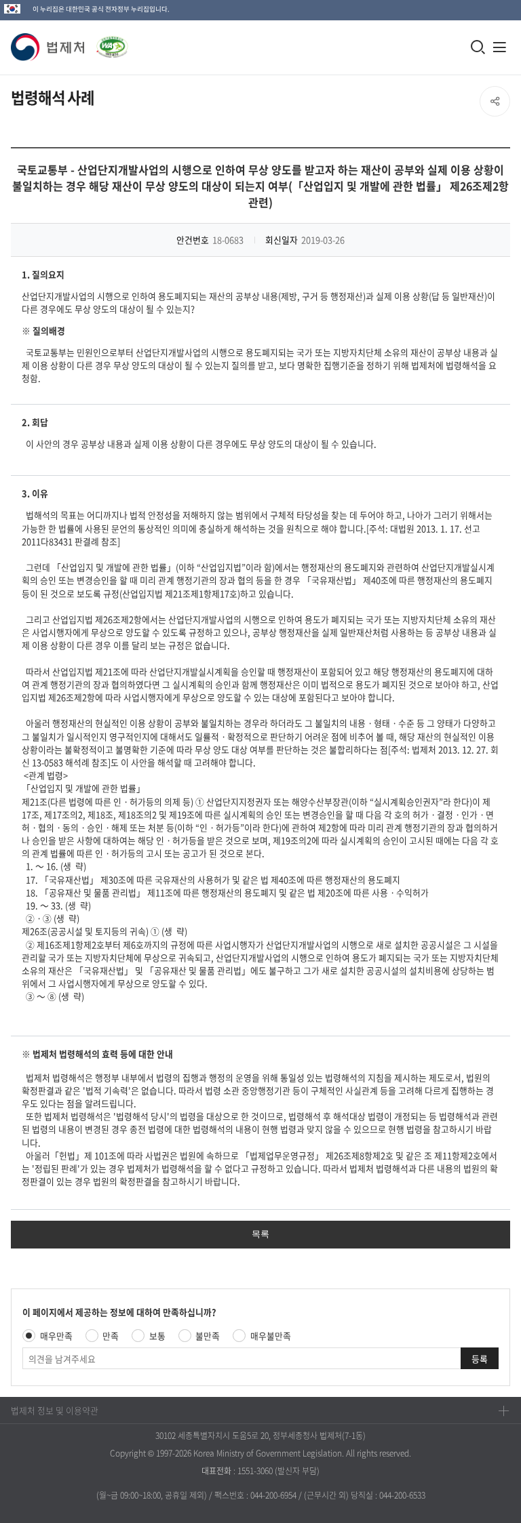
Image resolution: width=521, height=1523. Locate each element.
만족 (110, 1335)
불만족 (207, 1335)
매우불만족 (270, 1335)
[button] (48, 47)
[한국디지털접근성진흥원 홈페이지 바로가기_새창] (106, 43)
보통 (157, 1335)
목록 (260, 1234)
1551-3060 (255, 1471)
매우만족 (56, 1335)
